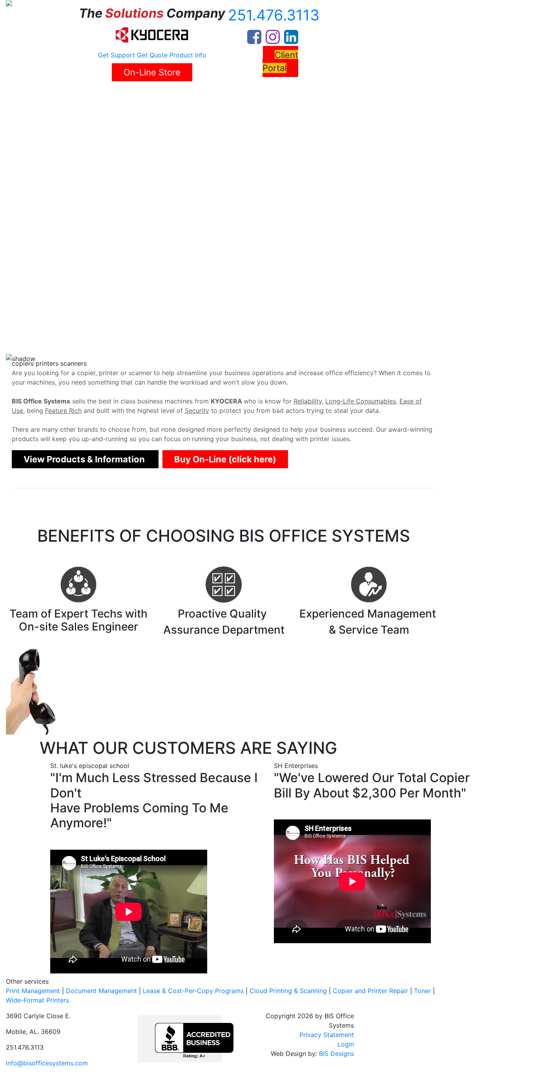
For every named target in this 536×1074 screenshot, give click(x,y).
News (192, 96)
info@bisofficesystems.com (47, 1063)
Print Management (33, 991)
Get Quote (152, 55)
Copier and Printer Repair (370, 991)
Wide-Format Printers (37, 1000)
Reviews (136, 96)
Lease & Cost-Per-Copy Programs (193, 991)
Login (345, 1044)
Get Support (116, 55)
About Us (59, 96)
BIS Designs (336, 1054)
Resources (222, 96)
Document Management (101, 991)
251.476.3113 (273, 15)
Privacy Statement (326, 1035)
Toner (422, 991)
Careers (166, 96)
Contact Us (266, 96)
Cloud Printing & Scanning (288, 991)
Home (30, 96)
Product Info (188, 55)
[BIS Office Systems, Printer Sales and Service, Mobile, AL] (194, 1040)
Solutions (98, 96)
